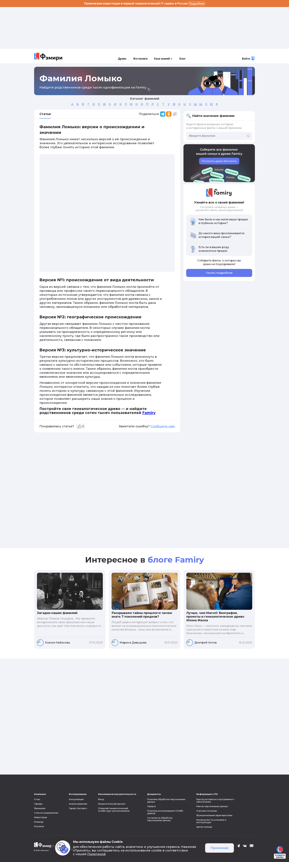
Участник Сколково (206, 811)
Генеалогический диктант (112, 804)
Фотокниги (140, 58)
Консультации (76, 799)
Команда (38, 822)
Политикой (96, 854)
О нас (37, 799)
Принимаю (220, 848)
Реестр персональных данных (212, 806)
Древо (122, 58)
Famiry (149, 413)
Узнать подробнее (219, 272)
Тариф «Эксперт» (78, 808)
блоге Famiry (176, 560)
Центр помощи (204, 827)
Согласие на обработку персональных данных (159, 819)
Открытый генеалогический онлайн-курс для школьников (113, 809)
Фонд (101, 799)
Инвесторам (40, 817)
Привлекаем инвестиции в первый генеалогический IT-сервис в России (144, 3)
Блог (182, 58)
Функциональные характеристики (214, 815)
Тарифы (38, 804)
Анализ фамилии (78, 804)
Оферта (151, 806)
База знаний (162, 58)
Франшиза (39, 808)
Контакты (39, 826)
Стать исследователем (46, 813)
